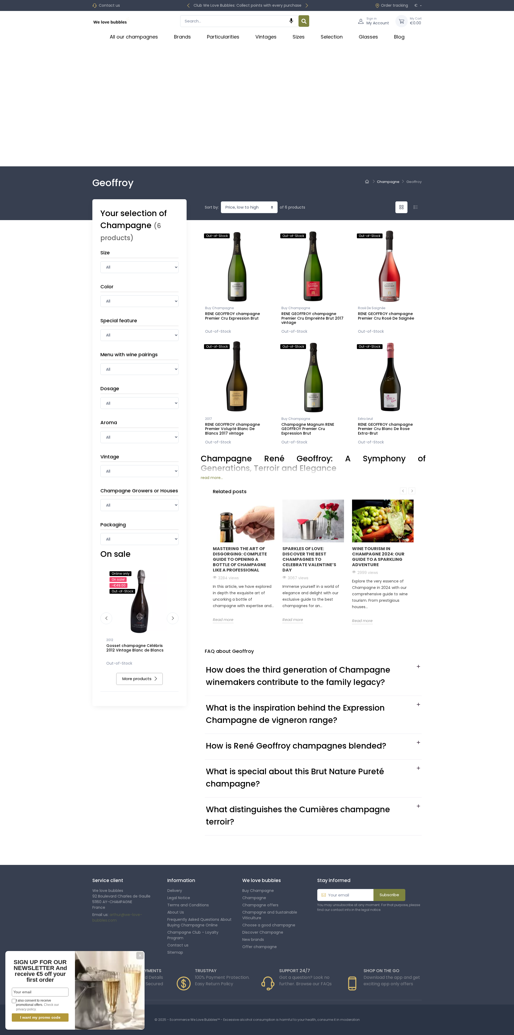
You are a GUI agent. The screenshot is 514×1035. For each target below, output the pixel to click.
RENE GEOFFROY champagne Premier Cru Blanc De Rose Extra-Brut (385, 429)
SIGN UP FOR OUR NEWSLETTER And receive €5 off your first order (40, 971)
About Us (175, 912)
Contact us (109, 5)
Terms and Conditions (188, 905)
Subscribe (389, 895)
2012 (109, 640)
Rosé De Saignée (371, 308)
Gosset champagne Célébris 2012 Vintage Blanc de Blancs (135, 648)
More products (137, 678)
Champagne (254, 897)
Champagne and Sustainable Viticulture (269, 915)
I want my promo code (40, 1017)
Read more (223, 619)
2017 (208, 418)
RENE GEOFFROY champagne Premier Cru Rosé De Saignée (386, 316)
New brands (253, 939)
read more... (212, 477)
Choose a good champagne (268, 925)
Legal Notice (178, 897)
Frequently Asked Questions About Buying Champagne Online (199, 922)
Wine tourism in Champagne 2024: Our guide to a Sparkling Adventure (378, 557)
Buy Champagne (219, 308)
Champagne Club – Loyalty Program (192, 935)
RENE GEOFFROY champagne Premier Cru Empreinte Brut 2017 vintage (312, 318)
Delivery (174, 890)
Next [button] (412, 491)
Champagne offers (260, 905)
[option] (243, 561)
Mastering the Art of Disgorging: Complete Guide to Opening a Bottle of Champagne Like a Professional (240, 559)
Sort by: (212, 207)
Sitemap (175, 952)
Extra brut (365, 418)
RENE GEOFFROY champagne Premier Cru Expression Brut (232, 316)
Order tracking (394, 5)
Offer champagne (259, 946)
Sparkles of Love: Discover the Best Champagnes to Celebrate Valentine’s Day (309, 559)
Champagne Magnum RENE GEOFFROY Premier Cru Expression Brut (307, 429)
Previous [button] (403, 491)
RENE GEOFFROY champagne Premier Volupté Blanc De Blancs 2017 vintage (232, 429)
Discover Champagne (262, 932)
